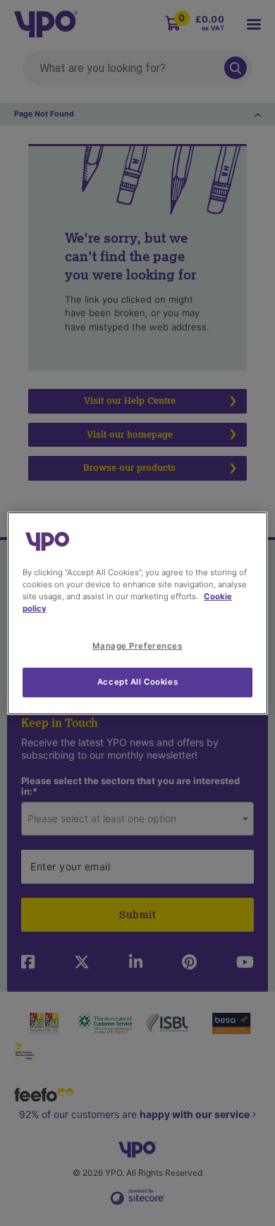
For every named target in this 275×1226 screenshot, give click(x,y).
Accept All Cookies (137, 682)
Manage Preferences (137, 646)
